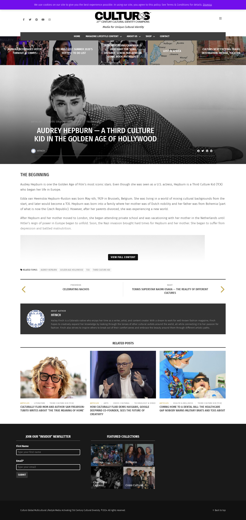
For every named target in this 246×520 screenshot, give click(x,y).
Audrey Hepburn (49, 270)
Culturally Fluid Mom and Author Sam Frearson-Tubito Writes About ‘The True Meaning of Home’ (52, 408)
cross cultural (121, 403)
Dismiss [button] (207, 4)
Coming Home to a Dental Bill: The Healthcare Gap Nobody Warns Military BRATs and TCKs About (192, 408)
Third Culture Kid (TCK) (62, 403)
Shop (149, 36)
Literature (39, 403)
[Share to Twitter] (202, 151)
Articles (36, 121)
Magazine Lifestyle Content (102, 36)
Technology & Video (145, 403)
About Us (132, 36)
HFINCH (41, 150)
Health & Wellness (183, 403)
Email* (20, 460)
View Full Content (123, 257)
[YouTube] (43, 19)
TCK (88, 270)
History (76, 121)
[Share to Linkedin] (207, 151)
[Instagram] (49, 19)
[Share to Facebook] (198, 151)
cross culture (56, 121)
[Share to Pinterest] (211, 151)
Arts (106, 403)
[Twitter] (30, 19)
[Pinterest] (36, 19)
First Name (22, 446)
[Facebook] (23, 19)
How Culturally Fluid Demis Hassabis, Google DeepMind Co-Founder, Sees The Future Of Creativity (119, 410)
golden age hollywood (71, 270)
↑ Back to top (219, 510)
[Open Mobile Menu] (222, 19)
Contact (164, 36)
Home (77, 36)
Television (93, 121)
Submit (22, 474)
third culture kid (101, 270)
